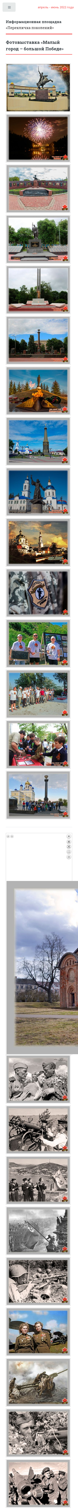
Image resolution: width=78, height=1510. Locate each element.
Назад (68, 857)
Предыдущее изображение (8, 836)
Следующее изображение (12, 836)
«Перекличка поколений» (33, 24)
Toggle (9, 8)
